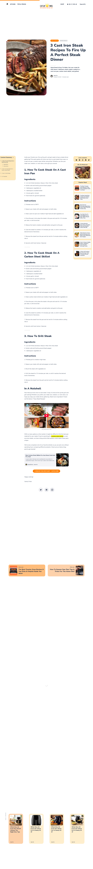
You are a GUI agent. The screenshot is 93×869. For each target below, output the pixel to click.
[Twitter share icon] (41, 490)
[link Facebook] (74, 4)
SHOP (62, 4)
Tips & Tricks (54, 40)
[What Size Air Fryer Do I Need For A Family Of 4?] (77, 829)
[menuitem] (8, 4)
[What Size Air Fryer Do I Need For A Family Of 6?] (56, 829)
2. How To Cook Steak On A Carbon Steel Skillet (7, 169)
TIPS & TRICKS (21, 4)
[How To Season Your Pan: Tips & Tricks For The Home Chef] (66, 570)
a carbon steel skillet (57, 436)
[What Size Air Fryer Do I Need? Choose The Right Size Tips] (16, 829)
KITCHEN (12, 4)
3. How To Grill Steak (6, 173)
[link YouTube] (67, 4)
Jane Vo (55, 75)
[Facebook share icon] (46, 490)
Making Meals (63, 40)
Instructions (6, 166)
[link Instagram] (72, 4)
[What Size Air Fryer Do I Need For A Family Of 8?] (36, 829)
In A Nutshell (4, 176)
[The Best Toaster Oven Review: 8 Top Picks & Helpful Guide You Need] (27, 570)
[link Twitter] (76, 4)
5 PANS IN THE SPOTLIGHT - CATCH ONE (47, 471)
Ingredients (6, 164)
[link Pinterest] (69, 4)
